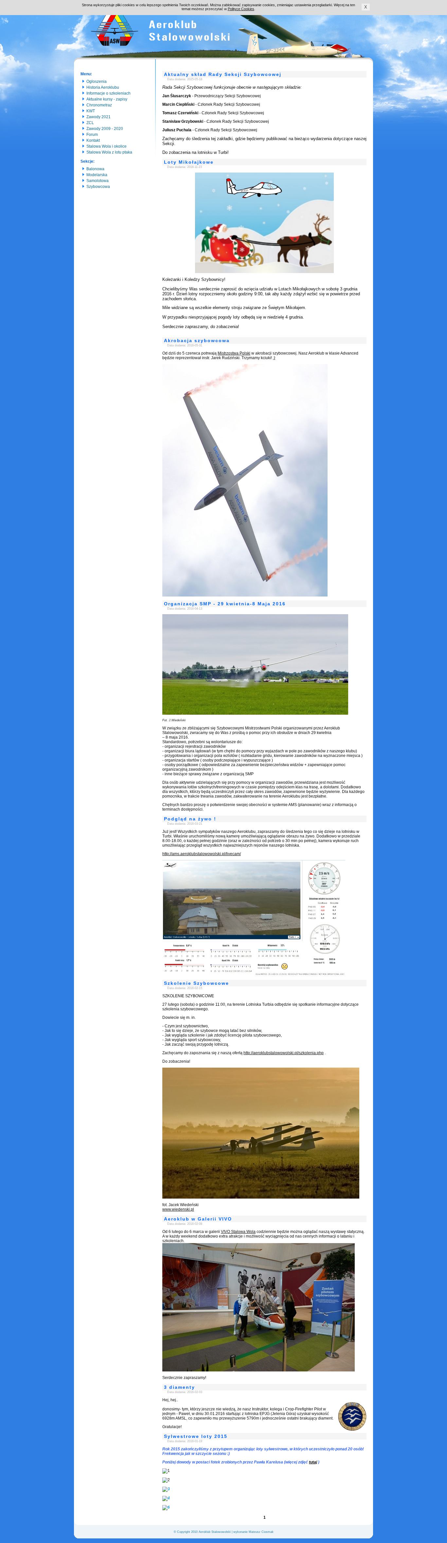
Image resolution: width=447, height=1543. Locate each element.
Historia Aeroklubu (101, 87)
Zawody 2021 (97, 117)
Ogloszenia (95, 81)
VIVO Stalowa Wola (238, 1231)
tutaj (313, 1462)
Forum (91, 134)
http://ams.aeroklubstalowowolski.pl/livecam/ (201, 854)
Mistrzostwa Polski (234, 353)
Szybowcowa (97, 186)
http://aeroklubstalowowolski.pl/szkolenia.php (283, 1053)
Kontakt (92, 140)
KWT (89, 111)
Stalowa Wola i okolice (105, 146)
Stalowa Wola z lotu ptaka (108, 152)
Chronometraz (98, 105)
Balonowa (94, 169)
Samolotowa (96, 180)
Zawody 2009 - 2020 (103, 128)
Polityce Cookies (241, 9)
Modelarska (95, 175)
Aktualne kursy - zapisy (105, 99)
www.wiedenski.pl (178, 1209)
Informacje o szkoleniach (107, 93)
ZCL (89, 122)
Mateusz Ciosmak (261, 1532)
